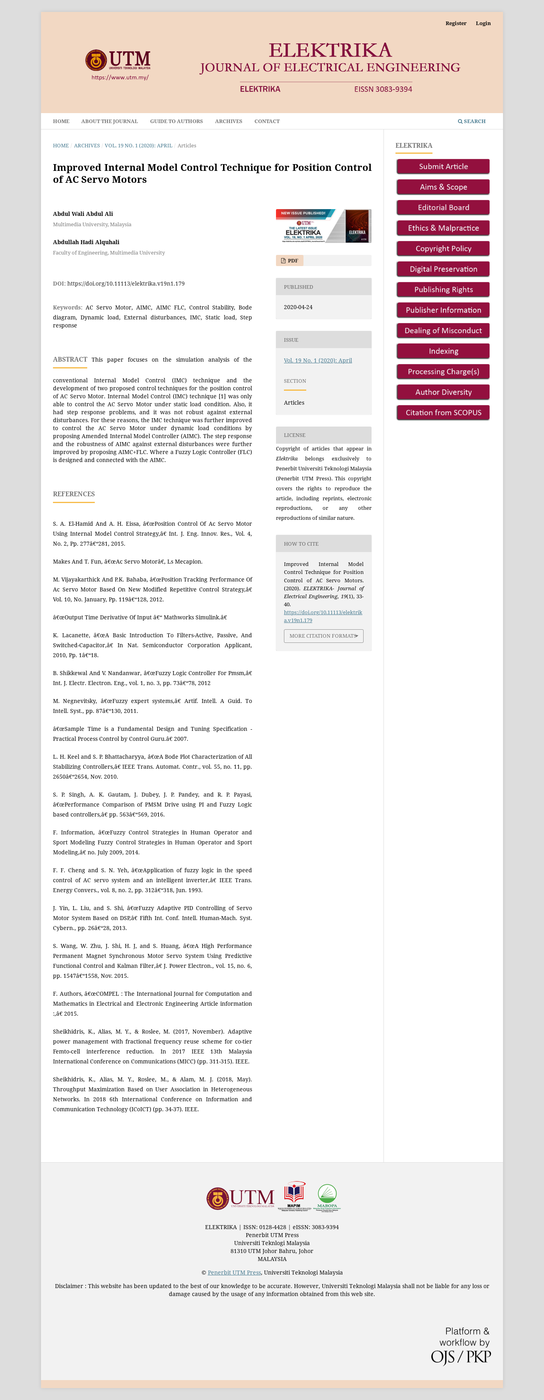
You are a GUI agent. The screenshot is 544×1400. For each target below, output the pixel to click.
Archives (229, 121)
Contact (267, 121)
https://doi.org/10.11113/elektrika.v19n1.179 (126, 283)
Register (456, 23)
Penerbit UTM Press (234, 1272)
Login (483, 23)
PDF (292, 260)
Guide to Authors (176, 121)
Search (474, 121)
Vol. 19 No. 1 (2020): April (138, 145)
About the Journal (109, 121)
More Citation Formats (323, 635)
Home (61, 121)
